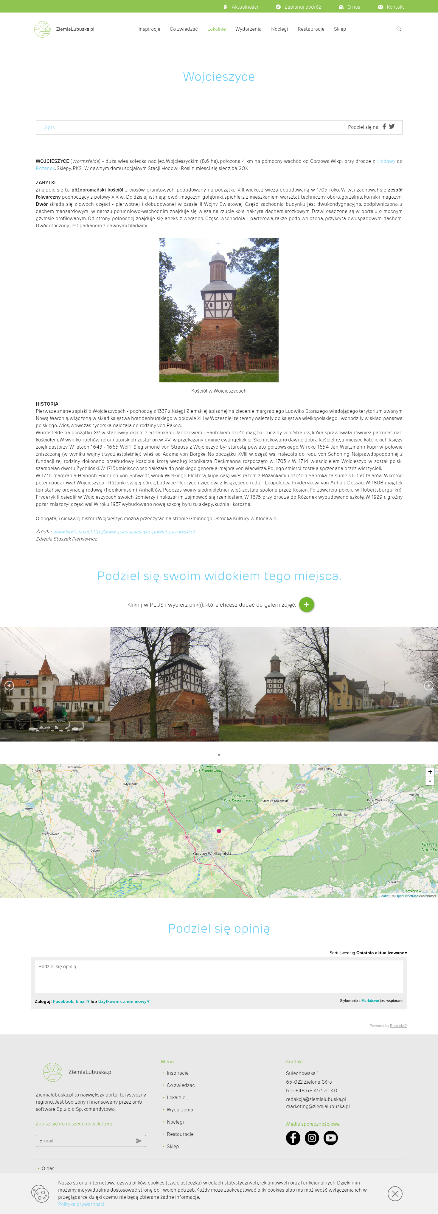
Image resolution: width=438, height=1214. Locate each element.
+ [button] (430, 772)
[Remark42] (219, 989)
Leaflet (384, 895)
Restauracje (311, 29)
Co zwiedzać (184, 29)
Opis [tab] (49, 127)
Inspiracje (149, 29)
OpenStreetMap (406, 895)
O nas (48, 1168)
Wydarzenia (248, 29)
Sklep (340, 29)
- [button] (430, 780)
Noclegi (279, 29)
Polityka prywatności (81, 1204)
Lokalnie (216, 29)
